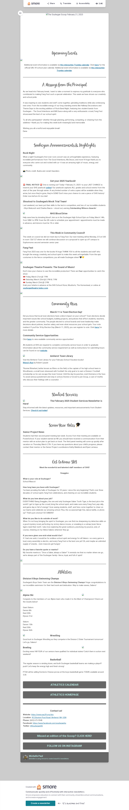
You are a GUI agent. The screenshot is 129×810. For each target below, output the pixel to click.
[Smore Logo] (33, 4)
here (97, 65)
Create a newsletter (40, 803)
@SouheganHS (36, 726)
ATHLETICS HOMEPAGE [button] (64, 694)
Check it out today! (39, 410)
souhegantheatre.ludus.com (35, 288)
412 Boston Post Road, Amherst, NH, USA (49, 717)
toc (20, 13)
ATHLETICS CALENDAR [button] (64, 684)
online (49, 188)
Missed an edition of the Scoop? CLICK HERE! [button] (64, 735)
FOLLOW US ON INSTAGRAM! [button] (64, 745)
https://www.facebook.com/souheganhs (49, 723)
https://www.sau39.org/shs (42, 714)
